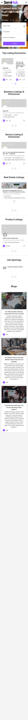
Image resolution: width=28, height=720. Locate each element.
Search (15, 43)
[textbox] (14, 32)
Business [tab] (6, 20)
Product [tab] (20, 20)
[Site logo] (11, 2)
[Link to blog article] (14, 300)
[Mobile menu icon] (2, 2)
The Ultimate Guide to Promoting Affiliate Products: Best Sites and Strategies (14, 359)
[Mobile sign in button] (26, 2)
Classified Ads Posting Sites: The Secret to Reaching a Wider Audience (14, 407)
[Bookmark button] (11, 79)
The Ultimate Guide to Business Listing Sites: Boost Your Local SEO (14, 313)
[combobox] (14, 32)
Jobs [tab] (13, 20)
